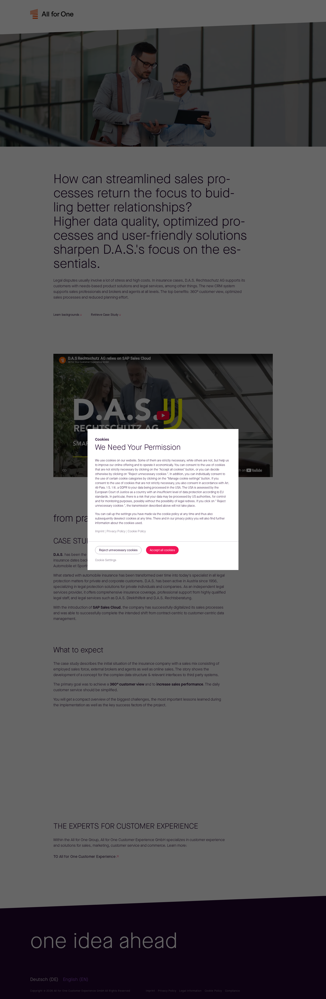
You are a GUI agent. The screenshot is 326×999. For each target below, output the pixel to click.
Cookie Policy (137, 531)
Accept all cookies (162, 550)
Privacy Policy (116, 531)
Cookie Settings (105, 560)
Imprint (99, 531)
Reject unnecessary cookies (118, 550)
